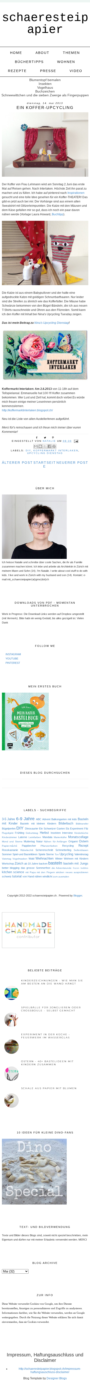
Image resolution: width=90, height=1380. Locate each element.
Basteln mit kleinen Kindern (38, 823)
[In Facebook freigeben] (49, 446)
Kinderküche (81, 833)
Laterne (22, 837)
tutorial (17, 876)
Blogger (77, 895)
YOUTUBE (12, 658)
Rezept (83, 845)
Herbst (44, 832)
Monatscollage (78, 837)
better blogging (11, 867)
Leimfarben (35, 837)
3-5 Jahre (8, 819)
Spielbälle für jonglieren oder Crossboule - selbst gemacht (51, 1009)
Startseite (44, 464)
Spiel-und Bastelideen (24, 854)
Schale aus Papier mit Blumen (49, 1088)
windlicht (47, 876)
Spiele (41, 854)
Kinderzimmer (9, 837)
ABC (38, 819)
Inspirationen (75, 193)
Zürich (19, 863)
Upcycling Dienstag (45, 453)
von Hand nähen (32, 876)
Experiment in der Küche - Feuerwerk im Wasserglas (45, 1036)
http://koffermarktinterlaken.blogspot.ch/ (27, 410)
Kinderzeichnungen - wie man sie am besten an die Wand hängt (52, 982)
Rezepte (17, 71)
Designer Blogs (57, 1378)
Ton (57, 854)
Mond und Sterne (12, 841)
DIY (28, 450)
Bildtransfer (82, 823)
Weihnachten (45, 858)
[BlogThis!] (40, 446)
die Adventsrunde (62, 868)
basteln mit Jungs (75, 863)
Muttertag (29, 841)
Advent (46, 819)
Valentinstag (81, 854)
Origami (73, 841)
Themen (71, 53)
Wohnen (66, 62)
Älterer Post (17, 462)
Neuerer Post (72, 462)
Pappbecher (29, 845)
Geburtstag (32, 833)
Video (76, 71)
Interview (67, 832)
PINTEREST (13, 662)
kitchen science (13, 872)
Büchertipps (29, 62)
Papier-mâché (9, 845)
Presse (48, 71)
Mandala (47, 837)
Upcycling (66, 854)
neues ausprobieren (77, 872)
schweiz (7, 876)
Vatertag (6, 858)
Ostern (83, 841)
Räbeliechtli (26, 850)
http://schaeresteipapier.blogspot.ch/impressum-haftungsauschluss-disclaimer (50, 1370)
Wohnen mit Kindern (76, 858)
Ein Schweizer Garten (52, 828)
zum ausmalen (61, 876)
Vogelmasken (19, 858)
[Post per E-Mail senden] (75, 441)
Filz (86, 828)
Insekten (56, 832)
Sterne (50, 854)
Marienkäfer (60, 837)
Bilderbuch (66, 823)
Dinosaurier (31, 828)
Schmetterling (63, 850)
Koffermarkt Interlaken (55, 450)
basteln (55, 863)
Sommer (7, 854)
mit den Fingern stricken (50, 872)
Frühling (19, 832)
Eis (67, 828)
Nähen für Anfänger (55, 841)
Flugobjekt (7, 833)
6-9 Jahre (25, 818)
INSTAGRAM (13, 654)
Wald (31, 858)
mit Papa (30, 872)
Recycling (68, 845)
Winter (59, 858)
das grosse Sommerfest (35, 867)
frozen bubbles (80, 868)
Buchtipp (57, 214)
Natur (39, 841)
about (42, 53)
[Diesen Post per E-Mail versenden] (35, 446)
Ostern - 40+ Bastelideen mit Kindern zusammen (47, 1063)
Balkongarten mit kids (64, 819)
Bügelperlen (9, 828)
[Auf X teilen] (44, 446)
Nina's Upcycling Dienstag (51, 322)
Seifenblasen (81, 850)
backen (43, 863)
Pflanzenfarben (49, 845)
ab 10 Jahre (31, 863)
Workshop (8, 863)
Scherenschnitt (44, 850)
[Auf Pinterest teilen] (54, 446)
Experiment (76, 828)
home (16, 53)
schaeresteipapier (45, 23)
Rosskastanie (10, 850)
